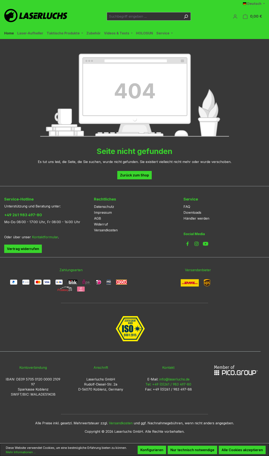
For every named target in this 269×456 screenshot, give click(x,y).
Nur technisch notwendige (192, 450)
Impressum (103, 212)
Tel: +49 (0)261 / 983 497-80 (168, 384)
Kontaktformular (45, 237)
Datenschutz (104, 207)
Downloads (192, 212)
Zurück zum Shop (134, 175)
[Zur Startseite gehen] (35, 15)
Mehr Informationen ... (21, 452)
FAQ (186, 207)
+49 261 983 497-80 (23, 215)
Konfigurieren (151, 450)
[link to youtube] (206, 244)
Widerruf (101, 224)
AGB (97, 218)
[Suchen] (186, 16)
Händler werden (196, 218)
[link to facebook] (187, 244)
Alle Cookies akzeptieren (242, 450)
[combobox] (144, 16)
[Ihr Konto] (235, 16)
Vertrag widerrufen (23, 249)
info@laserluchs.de (174, 379)
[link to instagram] (196, 244)
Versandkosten (106, 230)
